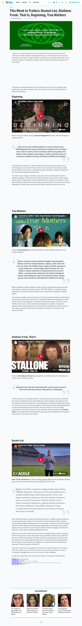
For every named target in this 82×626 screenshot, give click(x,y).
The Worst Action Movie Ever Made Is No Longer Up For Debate (48, 611)
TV (30, 2)
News (11, 7)
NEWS (18, 2)
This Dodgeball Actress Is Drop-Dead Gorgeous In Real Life (64, 610)
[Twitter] (51, 2)
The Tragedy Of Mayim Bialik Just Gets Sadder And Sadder (16, 611)
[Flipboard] (57, 2)
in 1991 (44, 479)
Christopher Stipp (16, 18)
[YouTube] (54, 2)
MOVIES (24, 2)
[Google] (60, 2)
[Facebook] (48, 2)
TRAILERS (36, 2)
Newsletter (75, 2)
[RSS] (62, 2)
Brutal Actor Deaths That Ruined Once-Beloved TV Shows (32, 610)
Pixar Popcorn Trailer (15, 560)
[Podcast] (66, 2)
